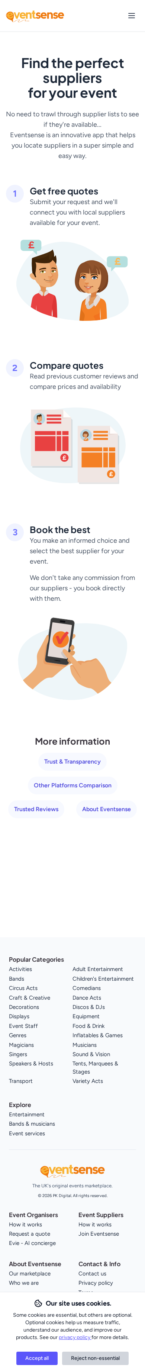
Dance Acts (86, 997)
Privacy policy (95, 1283)
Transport (21, 1081)
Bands (16, 978)
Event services (27, 1133)
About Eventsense (106, 809)
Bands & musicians (32, 1123)
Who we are (24, 1283)
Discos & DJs (88, 1007)
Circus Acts (23, 988)
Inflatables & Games (97, 1035)
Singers (18, 1054)
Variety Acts (87, 1081)
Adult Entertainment (97, 969)
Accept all (37, 1358)
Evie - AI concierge (32, 1243)
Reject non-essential (95, 1358)
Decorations (24, 1007)
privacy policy (75, 1337)
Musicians (84, 1045)
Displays (19, 1016)
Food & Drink (88, 1026)
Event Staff (23, 1026)
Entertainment (27, 1114)
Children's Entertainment (103, 978)
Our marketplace (30, 1273)
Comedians (86, 988)
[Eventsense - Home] (35, 15)
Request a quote (29, 1233)
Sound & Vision (91, 1054)
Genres (17, 1035)
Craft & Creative (29, 997)
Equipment (86, 1016)
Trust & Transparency (72, 761)
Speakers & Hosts (31, 1063)
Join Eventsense (98, 1233)
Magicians (21, 1045)
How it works (25, 1224)
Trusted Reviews (36, 809)
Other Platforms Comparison (73, 785)
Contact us (92, 1273)
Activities (20, 969)
